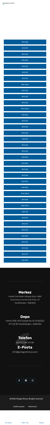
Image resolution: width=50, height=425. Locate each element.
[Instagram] (32, 380)
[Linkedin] (25, 380)
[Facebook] (19, 380)
